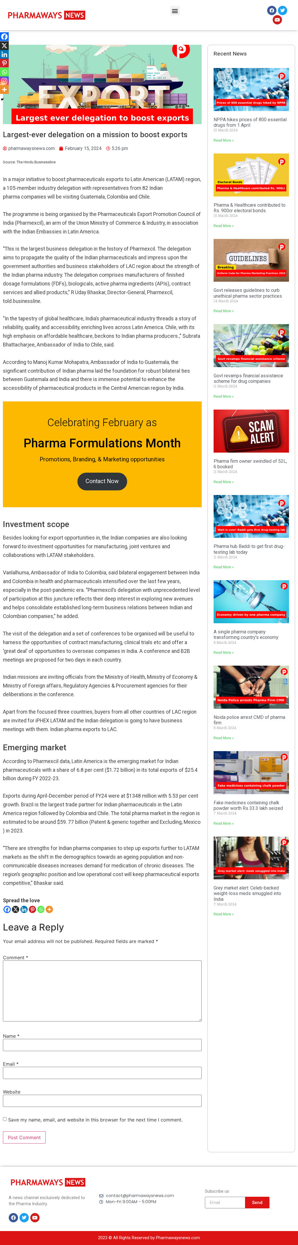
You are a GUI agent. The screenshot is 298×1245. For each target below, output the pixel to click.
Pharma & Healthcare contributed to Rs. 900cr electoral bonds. (249, 207)
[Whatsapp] (41, 909)
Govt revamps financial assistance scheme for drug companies (248, 378)
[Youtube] (277, 19)
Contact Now (102, 481)
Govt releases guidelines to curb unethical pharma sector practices (248, 293)
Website (11, 1091)
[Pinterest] (32, 909)
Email (11, 1064)
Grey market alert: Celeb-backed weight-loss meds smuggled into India (247, 893)
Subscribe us (217, 1191)
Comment (15, 957)
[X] (15, 909)
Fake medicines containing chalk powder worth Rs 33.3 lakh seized (248, 805)
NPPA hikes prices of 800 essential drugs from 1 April (250, 122)
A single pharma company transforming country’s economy (246, 634)
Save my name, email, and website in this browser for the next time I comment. (95, 1119)
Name (11, 1036)
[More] (49, 909)
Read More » (224, 140)
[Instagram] (4, 80)
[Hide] (2, 99)
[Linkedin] (24, 909)
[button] (175, 10)
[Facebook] (7, 909)
